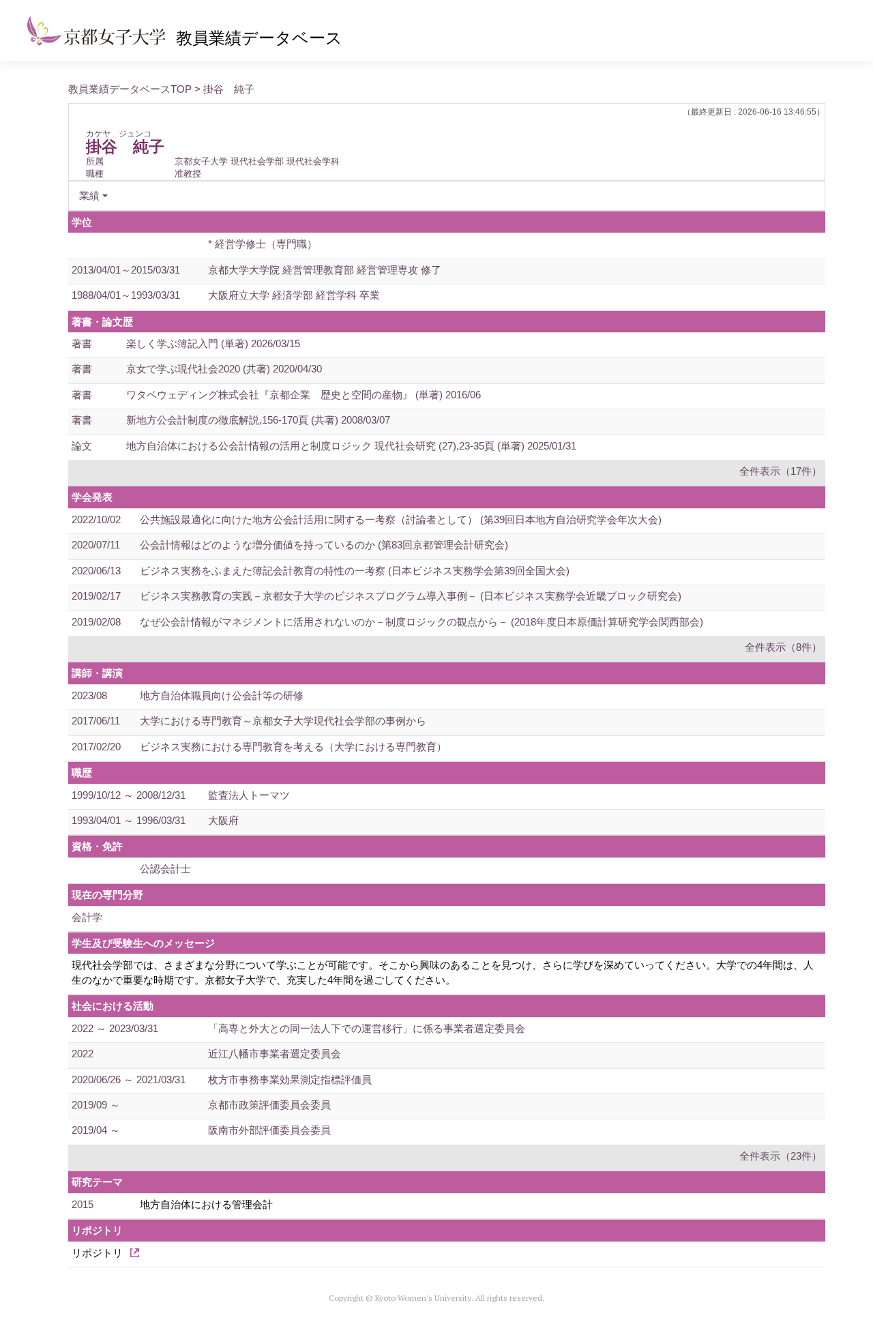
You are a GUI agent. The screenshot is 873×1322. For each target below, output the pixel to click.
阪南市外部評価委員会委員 (269, 1130)
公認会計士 (165, 869)
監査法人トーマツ (249, 795)
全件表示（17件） (780, 471)
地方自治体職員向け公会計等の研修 (222, 695)
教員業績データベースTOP (130, 89)
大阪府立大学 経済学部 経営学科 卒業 (294, 295)
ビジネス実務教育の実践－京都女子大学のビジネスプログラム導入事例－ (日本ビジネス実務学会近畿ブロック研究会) (410, 596)
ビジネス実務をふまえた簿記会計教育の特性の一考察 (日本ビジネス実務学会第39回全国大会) (354, 570)
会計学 (87, 917)
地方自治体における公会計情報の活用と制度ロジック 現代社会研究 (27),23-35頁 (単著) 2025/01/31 (351, 446)
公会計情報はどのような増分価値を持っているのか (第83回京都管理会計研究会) (324, 544)
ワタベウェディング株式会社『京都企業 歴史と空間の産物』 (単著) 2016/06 (303, 394)
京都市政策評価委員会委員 (269, 1105)
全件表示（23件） (780, 1156)
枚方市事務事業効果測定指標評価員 (290, 1079)
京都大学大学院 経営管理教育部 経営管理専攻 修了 (324, 270)
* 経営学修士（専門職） (262, 244)
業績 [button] (89, 195)
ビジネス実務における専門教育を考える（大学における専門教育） (293, 746)
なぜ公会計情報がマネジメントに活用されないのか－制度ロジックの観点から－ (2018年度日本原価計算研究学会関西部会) (421, 622)
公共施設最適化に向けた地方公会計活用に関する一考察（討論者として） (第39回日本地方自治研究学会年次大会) (401, 519)
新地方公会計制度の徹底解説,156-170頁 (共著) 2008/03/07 (258, 420)
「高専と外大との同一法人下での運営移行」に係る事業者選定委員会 (366, 1028)
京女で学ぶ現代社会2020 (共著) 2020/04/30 (224, 368)
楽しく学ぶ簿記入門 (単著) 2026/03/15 (213, 343)
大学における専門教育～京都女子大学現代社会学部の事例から (283, 720)
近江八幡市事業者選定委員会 (274, 1053)
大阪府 (223, 820)
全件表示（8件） (783, 647)
